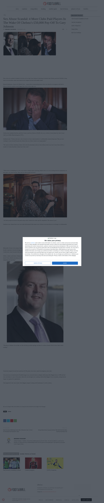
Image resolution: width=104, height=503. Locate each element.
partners (33, 242)
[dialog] (52, 251)
